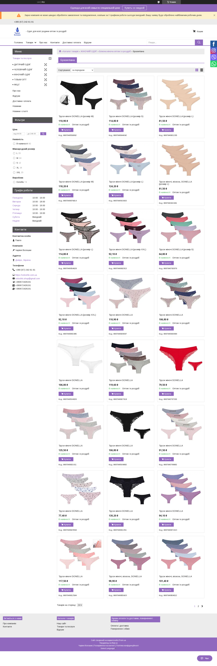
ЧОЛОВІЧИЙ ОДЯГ (23, 69)
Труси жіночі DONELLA (121, 315)
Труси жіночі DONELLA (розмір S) (126, 116)
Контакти (54, 42)
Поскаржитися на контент (104, 646)
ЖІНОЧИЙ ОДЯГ (89, 51)
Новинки (17, 106)
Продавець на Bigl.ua (108, 643)
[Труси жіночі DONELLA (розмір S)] (130, 94)
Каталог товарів (71, 51)
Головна (18, 42)
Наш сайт (61, 623)
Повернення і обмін (120, 629)
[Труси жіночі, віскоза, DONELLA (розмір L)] (181, 159)
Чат (207, 658)
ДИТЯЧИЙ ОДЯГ (22, 64)
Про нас (43, 42)
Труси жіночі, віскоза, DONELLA (125, 576)
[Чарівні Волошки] (18, 31)
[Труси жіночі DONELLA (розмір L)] (181, 94)
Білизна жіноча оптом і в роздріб (115, 51)
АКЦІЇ (17, 84)
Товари (29, 42)
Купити (67, 130)
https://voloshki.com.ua (26, 275)
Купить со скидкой (134, 8)
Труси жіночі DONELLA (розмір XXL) (127, 249)
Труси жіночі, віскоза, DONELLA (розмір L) (175, 183)
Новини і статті (20, 111)
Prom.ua (122, 640)
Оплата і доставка (120, 626)
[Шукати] (199, 42)
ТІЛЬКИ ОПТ (20, 79)
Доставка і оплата (71, 42)
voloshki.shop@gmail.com (28, 278)
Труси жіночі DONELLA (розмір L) (176, 116)
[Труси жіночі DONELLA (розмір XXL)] (130, 227)
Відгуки (87, 42)
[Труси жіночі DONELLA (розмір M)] (80, 94)
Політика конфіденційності (127, 646)
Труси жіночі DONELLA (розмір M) (76, 116)
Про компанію (9, 623)
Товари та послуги (22, 58)
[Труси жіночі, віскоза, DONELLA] (130, 554)
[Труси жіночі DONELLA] (130, 293)
